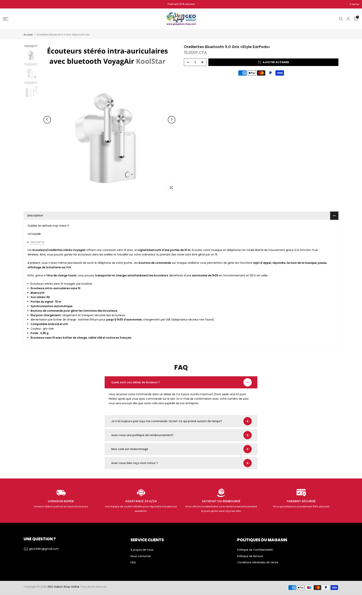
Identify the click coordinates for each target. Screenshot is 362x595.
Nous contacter (140, 556)
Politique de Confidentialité (255, 550)
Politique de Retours (250, 556)
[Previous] (47, 119)
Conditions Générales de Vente (257, 562)
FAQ (133, 562)
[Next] (171, 119)
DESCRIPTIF (37, 242)
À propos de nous (141, 550)
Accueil (28, 34)
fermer (8, 4)
